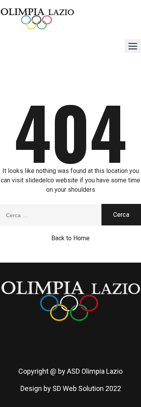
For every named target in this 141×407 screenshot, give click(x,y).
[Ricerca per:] (70, 215)
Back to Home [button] (70, 238)
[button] (133, 46)
